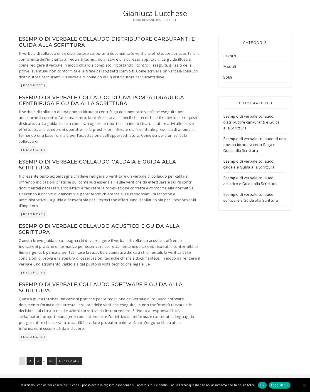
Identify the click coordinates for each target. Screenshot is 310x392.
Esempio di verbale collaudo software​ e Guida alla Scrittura (101, 287)
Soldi (227, 77)
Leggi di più (279, 385)
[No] (304, 385)
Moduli (229, 66)
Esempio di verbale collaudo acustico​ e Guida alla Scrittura (99, 229)
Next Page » (69, 360)
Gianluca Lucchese (155, 13)
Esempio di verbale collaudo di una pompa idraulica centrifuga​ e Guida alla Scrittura (101, 100)
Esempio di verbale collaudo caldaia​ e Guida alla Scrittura (97, 165)
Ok (262, 385)
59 (51, 360)
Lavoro (229, 55)
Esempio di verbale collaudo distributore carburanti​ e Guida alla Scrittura (107, 42)
